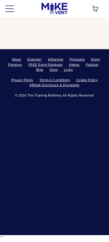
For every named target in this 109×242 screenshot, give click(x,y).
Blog (39, 70)
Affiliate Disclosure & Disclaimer (54, 85)
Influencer (55, 59)
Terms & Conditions (54, 80)
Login (68, 70)
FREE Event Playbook (45, 65)
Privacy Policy (22, 80)
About (16, 59)
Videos (74, 65)
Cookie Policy (87, 80)
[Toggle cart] (95, 8)
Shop (53, 70)
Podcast (92, 65)
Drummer (34, 59)
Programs (77, 59)
